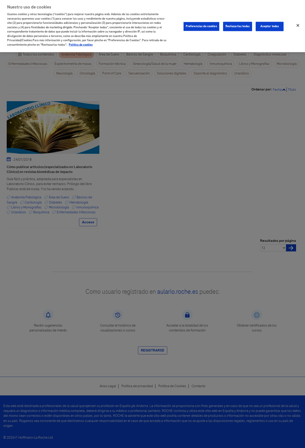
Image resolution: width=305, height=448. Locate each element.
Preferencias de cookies (201, 26)
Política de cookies (81, 45)
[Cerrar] (298, 25)
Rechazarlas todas (238, 26)
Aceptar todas (269, 26)
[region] (152, 26)
